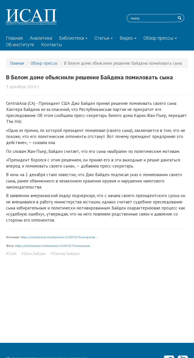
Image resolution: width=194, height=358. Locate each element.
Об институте (20, 44)
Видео (127, 38)
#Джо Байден (33, 253)
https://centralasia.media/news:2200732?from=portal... (59, 237)
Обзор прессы (158, 38)
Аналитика (41, 38)
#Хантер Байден (65, 253)
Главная (14, 38)
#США (11, 253)
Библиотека (72, 38)
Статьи (102, 38)
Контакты (51, 44)
